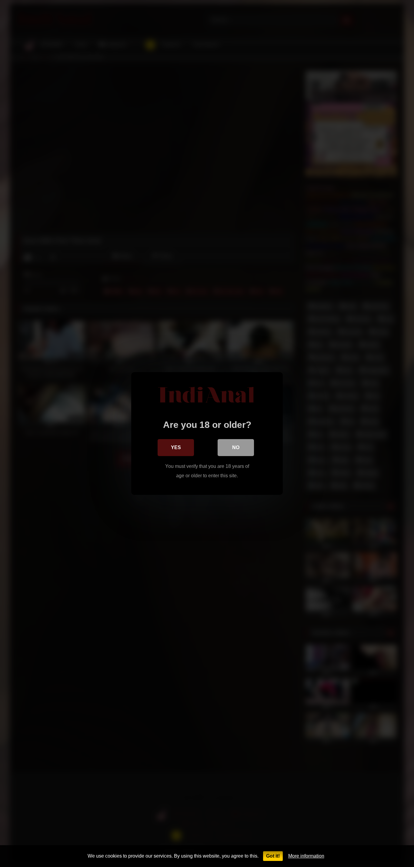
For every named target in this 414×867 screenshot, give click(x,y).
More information (306, 856)
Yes (176, 447)
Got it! (273, 856)
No (235, 447)
